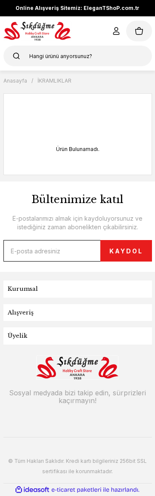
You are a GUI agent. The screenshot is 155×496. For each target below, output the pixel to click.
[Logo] (37, 31)
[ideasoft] (32, 490)
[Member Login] (116, 31)
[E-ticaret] (76, 489)
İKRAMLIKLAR (54, 80)
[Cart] (139, 31)
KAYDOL (126, 251)
